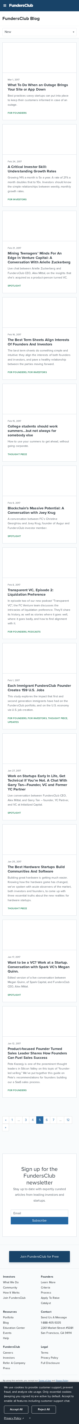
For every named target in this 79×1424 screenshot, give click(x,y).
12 (68, 1120)
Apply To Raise (50, 1298)
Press (6, 1368)
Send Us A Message (54, 1317)
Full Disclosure (50, 1363)
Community (10, 1287)
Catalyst (46, 1303)
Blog (6, 1322)
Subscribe (39, 1221)
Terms (45, 1352)
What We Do (11, 1282)
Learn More (48, 1282)
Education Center (14, 1328)
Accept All (16, 1409)
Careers (8, 1352)
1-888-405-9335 (51, 1322)
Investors (9, 1357)
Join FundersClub (14, 1298)
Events (7, 1333)
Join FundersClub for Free (39, 1257)
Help (6, 1338)
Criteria (45, 1287)
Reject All (44, 1409)
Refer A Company (14, 1363)
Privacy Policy (49, 1357)
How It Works (11, 1292)
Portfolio (8, 1317)
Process (46, 1292)
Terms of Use (45, 1380)
